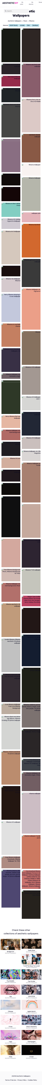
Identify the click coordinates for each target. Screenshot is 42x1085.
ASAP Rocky (14, 25)
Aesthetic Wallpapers (14, 21)
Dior (28, 25)
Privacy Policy (21, 1080)
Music (25, 21)
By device (31, 3)
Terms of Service (10, 1080)
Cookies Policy (32, 1080)
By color (21, 3)
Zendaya (35, 25)
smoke (22, 25)
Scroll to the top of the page (37, 1081)
